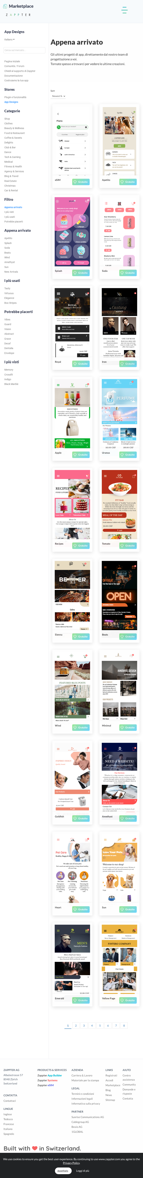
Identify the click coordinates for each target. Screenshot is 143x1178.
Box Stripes (10, 302)
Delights (8, 142)
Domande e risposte (129, 1091)
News (109, 1095)
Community (129, 1084)
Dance (7, 152)
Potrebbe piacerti (13, 221)
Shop (7, 118)
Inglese (7, 1114)
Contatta (128, 1098)
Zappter (49, 1075)
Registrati (111, 1075)
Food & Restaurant (14, 133)
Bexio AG (77, 1126)
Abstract (9, 333)
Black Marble (11, 384)
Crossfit (8, 374)
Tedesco (8, 1119)
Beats (7, 252)
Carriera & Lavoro (82, 1075)
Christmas (10, 185)
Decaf (7, 343)
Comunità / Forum (14, 66)
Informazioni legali (82, 1098)
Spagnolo (8, 1133)
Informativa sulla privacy (86, 1103)
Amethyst (9, 262)
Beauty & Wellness (14, 128)
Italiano (8, 39)
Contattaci (9, 1100)
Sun (6, 267)
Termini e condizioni (83, 1093)
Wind (7, 257)
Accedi (109, 1080)
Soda (7, 247)
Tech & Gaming (12, 157)
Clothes (8, 123)
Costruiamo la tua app (16, 80)
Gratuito (83, 181)
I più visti (9, 212)
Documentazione (13, 75)
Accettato (62, 1170)
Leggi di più (82, 1170)
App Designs (14, 32)
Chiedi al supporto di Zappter (19, 71)
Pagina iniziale (12, 61)
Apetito (8, 238)
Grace (7, 338)
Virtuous (9, 293)
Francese (8, 1124)
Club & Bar (10, 147)
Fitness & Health (13, 166)
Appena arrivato (13, 207)
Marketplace (113, 1085)
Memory (8, 369)
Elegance (9, 298)
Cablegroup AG (80, 1121)
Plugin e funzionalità (15, 97)
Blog (108, 1090)
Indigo (7, 379)
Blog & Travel (11, 176)
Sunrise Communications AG (88, 1117)
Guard (7, 324)
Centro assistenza (129, 1077)
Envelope (9, 353)
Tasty (7, 288)
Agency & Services (14, 171)
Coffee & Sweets (13, 137)
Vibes (7, 319)
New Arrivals (11, 271)
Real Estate (10, 181)
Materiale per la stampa (85, 1080)
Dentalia (8, 348)
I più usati (9, 216)
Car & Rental (11, 190)
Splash (8, 243)
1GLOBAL (77, 1131)
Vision (7, 329)
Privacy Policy (71, 1163)
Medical (8, 161)
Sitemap (110, 1099)
